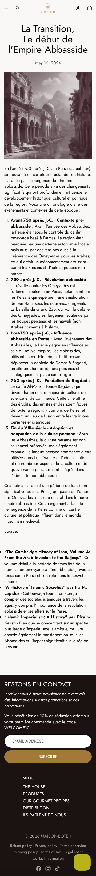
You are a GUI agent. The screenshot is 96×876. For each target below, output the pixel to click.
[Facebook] (38, 868)
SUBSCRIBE (48, 756)
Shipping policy (25, 852)
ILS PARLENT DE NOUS (44, 815)
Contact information (48, 858)
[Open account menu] (78, 8)
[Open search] (17, 8)
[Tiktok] (57, 868)
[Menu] (6, 8)
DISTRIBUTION (36, 808)
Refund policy (21, 845)
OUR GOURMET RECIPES (46, 801)
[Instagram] (48, 868)
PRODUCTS (33, 794)
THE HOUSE (34, 787)
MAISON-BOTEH (56, 836)
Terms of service (73, 845)
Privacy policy (46, 845)
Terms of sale (51, 852)
